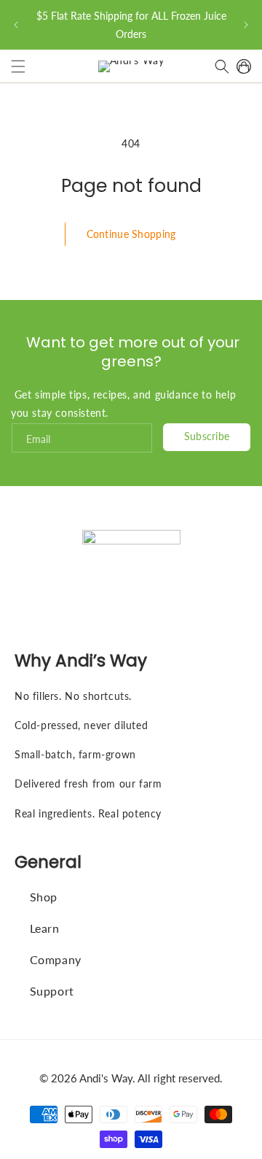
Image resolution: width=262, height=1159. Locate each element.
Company (56, 959)
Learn (45, 928)
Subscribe (207, 436)
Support (52, 991)
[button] (18, 66)
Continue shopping (131, 234)
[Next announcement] (246, 25)
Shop (43, 897)
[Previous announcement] (16, 25)
